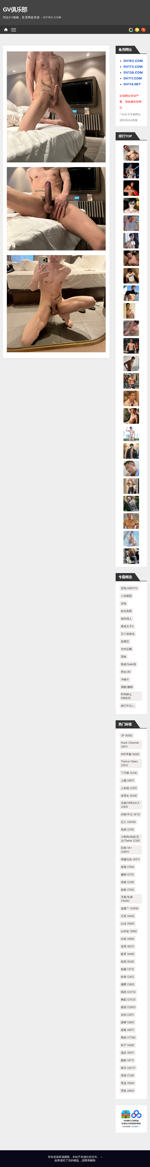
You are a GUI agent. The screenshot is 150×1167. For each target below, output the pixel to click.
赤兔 (123, 603)
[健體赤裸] (131, 433)
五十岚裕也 (128, 633)
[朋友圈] (131, 30)
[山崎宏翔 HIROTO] (131, 153)
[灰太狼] (131, 556)
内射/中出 (130, 814)
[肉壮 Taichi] (131, 503)
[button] (143, 30)
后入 (128, 822)
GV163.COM (133, 61)
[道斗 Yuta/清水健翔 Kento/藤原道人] (131, 398)
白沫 (127, 923)
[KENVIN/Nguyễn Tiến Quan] (131, 170)
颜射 (127, 1060)
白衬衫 (129, 931)
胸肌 (128, 999)
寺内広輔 (126, 649)
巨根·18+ (126, 849)
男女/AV (126, 671)
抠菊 (127, 866)
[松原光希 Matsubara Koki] (131, 258)
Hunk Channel (130, 744)
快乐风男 (126, 611)
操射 (127, 889)
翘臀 (127, 984)
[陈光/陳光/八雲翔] (131, 293)
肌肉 (128, 991)
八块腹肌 (126, 595)
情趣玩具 (130, 859)
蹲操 (128, 1037)
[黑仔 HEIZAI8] (131, 380)
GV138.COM (133, 72)
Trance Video (129, 763)
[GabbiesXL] (131, 468)
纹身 (127, 976)
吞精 (127, 829)
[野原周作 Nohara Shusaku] (131, 521)
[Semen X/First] (131, 451)
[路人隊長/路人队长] (131, 486)
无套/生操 (127, 898)
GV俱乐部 (15, 9)
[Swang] (131, 188)
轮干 (127, 1045)
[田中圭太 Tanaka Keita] (131, 415)
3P (126, 735)
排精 (127, 882)
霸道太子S (127, 626)
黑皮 (127, 1083)
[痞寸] (131, 345)
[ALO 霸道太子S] (131, 363)
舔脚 (127, 1022)
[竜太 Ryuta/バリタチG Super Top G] (131, 275)
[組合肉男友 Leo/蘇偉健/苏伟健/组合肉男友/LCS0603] (131, 223)
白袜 (127, 938)
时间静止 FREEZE (126, 696)
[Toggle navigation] (13, 29)
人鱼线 (129, 788)
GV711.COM (132, 78)
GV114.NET (132, 84)
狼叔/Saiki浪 (128, 664)
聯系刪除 (90, 1160)
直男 (127, 946)
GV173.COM (133, 67)
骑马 (128, 1067)
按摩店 (125, 641)
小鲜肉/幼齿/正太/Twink (130, 838)
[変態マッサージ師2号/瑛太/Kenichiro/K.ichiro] (131, 310)
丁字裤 (129, 772)
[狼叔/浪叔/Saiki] (131, 205)
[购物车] (137, 30)
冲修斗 (125, 679)
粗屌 (127, 961)
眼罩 (127, 954)
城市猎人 (126, 618)
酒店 (127, 1052)
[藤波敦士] (131, 538)
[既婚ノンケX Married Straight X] (131, 328)
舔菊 (127, 1029)
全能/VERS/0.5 (130, 804)
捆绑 (127, 874)
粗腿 (127, 969)
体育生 (129, 795)
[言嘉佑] (131, 240)
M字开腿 (130, 754)
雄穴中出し (128, 705)
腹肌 (128, 1007)
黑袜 (123, 656)
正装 (127, 916)
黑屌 (127, 1075)
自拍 (127, 1014)
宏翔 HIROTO (129, 588)
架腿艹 (129, 908)
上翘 (127, 780)
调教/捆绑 (127, 687)
